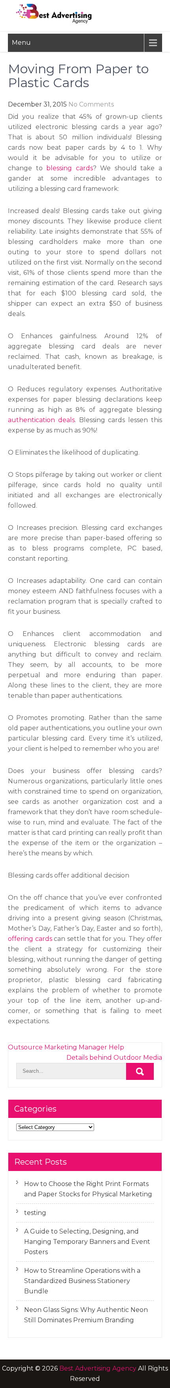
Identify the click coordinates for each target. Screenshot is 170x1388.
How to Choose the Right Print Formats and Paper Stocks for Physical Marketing (88, 1189)
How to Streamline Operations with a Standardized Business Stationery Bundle (82, 1281)
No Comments (91, 104)
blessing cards (69, 168)
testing (35, 1213)
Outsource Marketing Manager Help (66, 1047)
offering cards (30, 938)
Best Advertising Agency (97, 1368)
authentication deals (41, 420)
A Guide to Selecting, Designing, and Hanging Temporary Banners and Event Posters (87, 1242)
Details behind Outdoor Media (114, 1057)
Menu (21, 42)
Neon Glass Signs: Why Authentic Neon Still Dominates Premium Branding (86, 1315)
